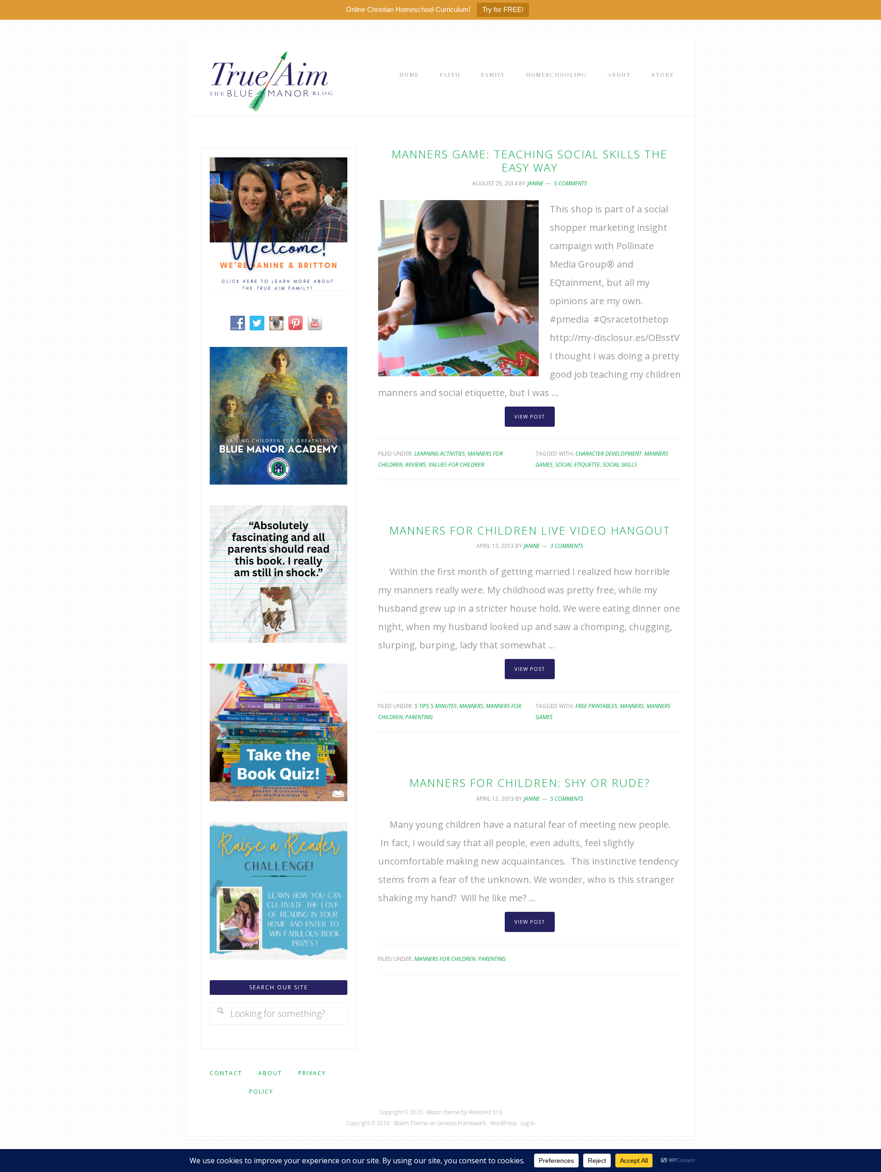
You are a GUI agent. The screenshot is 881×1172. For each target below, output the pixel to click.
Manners (471, 706)
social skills (619, 465)
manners (632, 706)
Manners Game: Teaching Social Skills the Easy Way (529, 160)
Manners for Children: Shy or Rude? (529, 782)
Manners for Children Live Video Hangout (529, 530)
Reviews (415, 465)
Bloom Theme (411, 1123)
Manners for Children (444, 959)
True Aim (268, 80)
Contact (226, 1073)
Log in (528, 1123)
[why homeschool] (278, 639)
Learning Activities (439, 454)
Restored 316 (485, 1112)
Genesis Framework (461, 1123)
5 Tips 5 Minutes (435, 706)
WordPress (503, 1123)
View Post (529, 416)
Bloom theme (443, 1112)
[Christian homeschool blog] (278, 287)
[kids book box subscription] (278, 798)
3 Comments (566, 546)
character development (608, 454)
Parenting (419, 717)
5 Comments (570, 183)
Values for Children (456, 465)
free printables (596, 706)
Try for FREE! (503, 9)
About (270, 1073)
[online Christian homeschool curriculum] (278, 481)
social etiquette (577, 465)
